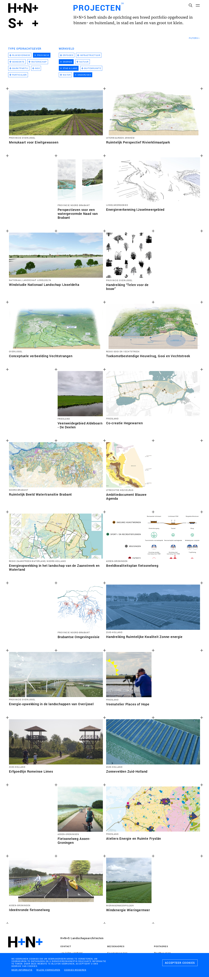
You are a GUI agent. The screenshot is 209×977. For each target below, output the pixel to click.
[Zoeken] (190, 5)
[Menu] (197, 5)
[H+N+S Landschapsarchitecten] (25, 951)
